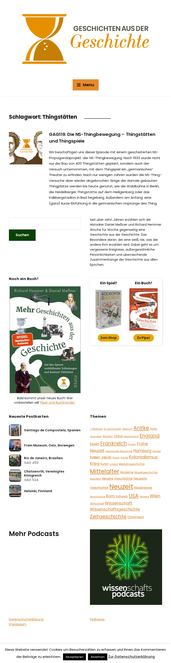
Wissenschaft (118, 503)
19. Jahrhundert (112, 429)
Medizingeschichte (132, 464)
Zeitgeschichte (108, 516)
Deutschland (131, 436)
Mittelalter (104, 471)
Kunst (104, 464)
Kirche (124, 457)
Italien (95, 457)
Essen (94, 444)
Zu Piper (143, 338)
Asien (153, 429)
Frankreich (113, 443)
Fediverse (97, 619)
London (114, 464)
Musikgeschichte (145, 472)
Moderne (127, 472)
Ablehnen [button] (98, 657)
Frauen (132, 444)
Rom (110, 496)
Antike (141, 428)
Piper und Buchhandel (57, 402)
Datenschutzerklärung (26, 619)
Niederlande (143, 488)
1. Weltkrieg (96, 429)
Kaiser (116, 457)
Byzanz (108, 436)
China (118, 436)
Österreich (135, 517)
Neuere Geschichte (117, 478)
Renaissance (97, 496)
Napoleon (95, 479)
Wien (155, 496)
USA (133, 495)
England (150, 435)
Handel (156, 451)
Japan (106, 457)
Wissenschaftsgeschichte (115, 509)
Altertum (127, 429)
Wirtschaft (97, 503)
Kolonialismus (143, 457)
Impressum (17, 624)
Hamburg (142, 450)
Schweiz (122, 496)
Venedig (144, 496)
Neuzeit (121, 486)
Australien (96, 436)
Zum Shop (108, 338)
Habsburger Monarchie (118, 451)
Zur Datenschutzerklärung (131, 656)
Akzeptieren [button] (74, 657)
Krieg (95, 463)
